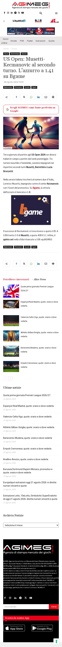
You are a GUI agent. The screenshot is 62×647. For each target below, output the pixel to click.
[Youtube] (22, 13)
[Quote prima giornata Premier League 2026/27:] (11, 291)
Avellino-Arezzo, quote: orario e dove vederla (25, 459)
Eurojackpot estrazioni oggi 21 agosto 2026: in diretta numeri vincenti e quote (29, 484)
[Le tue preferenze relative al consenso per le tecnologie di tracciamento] (56, 641)
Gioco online (4, 40)
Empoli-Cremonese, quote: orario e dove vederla (27, 448)
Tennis (24, 54)
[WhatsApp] (31, 97)
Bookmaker (8, 87)
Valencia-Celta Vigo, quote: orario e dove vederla (27, 416)
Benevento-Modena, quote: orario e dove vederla (27, 438)
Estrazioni (40, 40)
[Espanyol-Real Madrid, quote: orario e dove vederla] (11, 304)
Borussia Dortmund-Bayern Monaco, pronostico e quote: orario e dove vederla (27, 471)
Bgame (36, 187)
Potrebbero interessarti (16, 279)
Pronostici (18, 87)
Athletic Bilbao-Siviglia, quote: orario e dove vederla (28, 427)
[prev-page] (5, 378)
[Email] (45, 97)
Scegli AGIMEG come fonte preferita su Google (32, 109)
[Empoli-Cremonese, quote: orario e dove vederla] (11, 366)
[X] (19, 13)
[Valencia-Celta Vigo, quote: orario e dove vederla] (11, 320)
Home (6, 48)
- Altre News (39, 279)
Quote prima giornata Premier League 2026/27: (27, 395)
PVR (22, 40)
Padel (30, 40)
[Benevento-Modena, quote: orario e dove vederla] (11, 351)
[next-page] (10, 378)
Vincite (13, 40)
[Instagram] (8, 13)
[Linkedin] (11, 13)
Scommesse (15, 54)
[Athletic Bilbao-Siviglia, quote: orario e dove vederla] (11, 335)
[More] (53, 97)
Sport (34, 87)
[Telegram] (15, 13)
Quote (51, 40)
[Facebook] (4, 13)
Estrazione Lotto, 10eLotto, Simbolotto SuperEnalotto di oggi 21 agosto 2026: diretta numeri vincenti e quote (30, 497)
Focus (14, 48)
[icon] (17, 631)
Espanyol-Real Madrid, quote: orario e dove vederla (28, 406)
